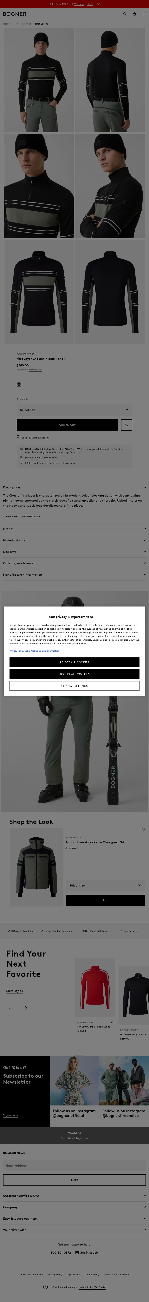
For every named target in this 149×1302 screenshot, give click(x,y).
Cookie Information (49, 650)
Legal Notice (31, 650)
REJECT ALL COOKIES (74, 662)
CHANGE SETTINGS (74, 685)
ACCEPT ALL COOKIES (74, 674)
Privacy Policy (17, 650)
